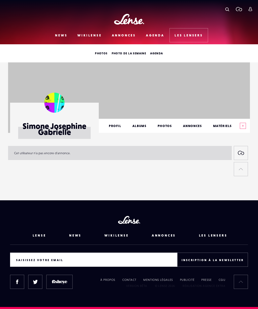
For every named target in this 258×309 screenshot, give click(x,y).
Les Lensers (189, 35)
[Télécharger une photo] (238, 9)
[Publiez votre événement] (241, 153)
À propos (107, 279)
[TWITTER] (35, 282)
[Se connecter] (250, 9)
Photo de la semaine (129, 53)
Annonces (124, 35)
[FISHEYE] (59, 282)
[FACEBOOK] (17, 282)
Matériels (222, 126)
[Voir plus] (243, 126)
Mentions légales (158, 279)
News (61, 35)
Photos (101, 53)
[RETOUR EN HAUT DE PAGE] (241, 169)
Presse (206, 279)
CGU (222, 279)
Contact (129, 279)
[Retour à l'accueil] (129, 19)
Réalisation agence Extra (204, 285)
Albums (139, 126)
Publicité (187, 279)
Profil (115, 126)
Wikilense (89, 35)
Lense (39, 235)
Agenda (155, 35)
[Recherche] (227, 9)
